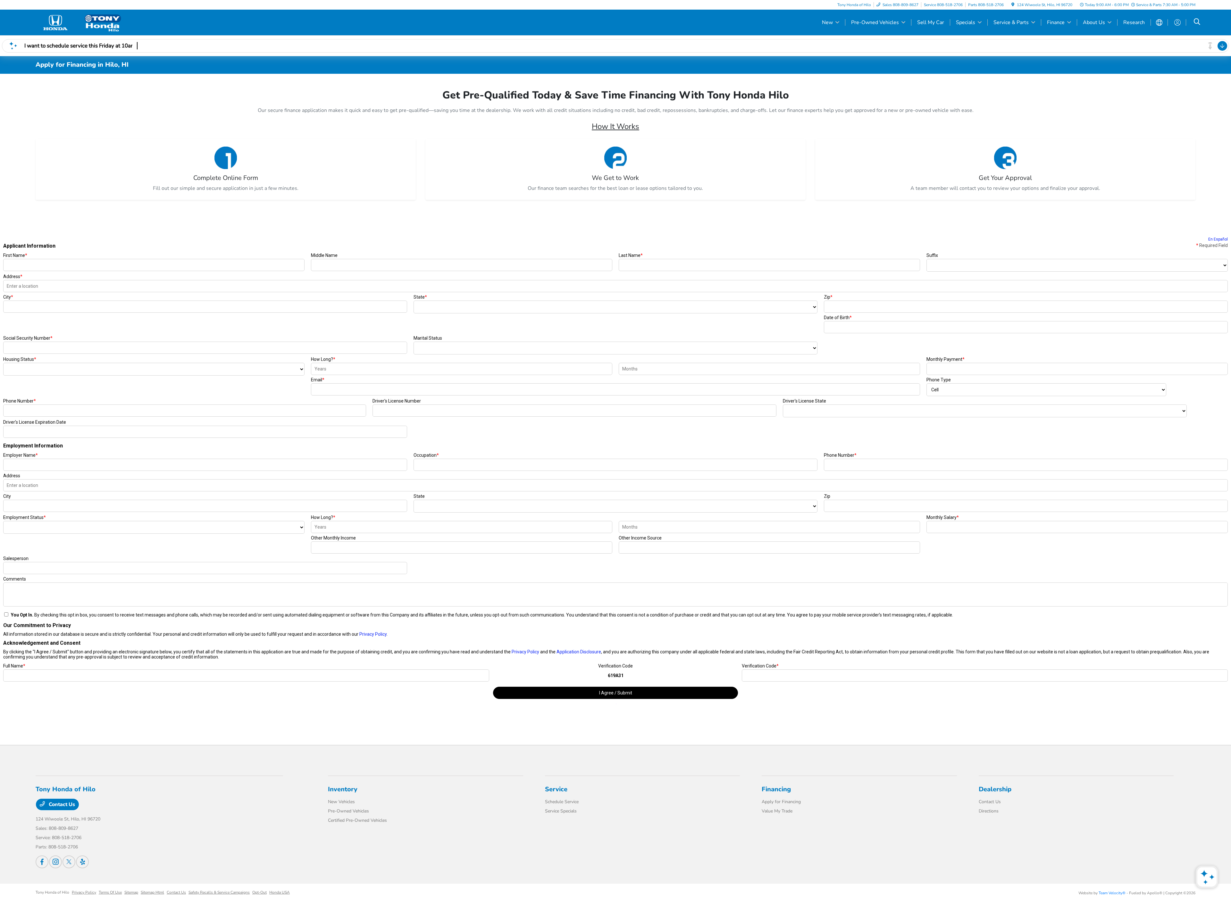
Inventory (342, 789)
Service (556, 789)
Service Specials (561, 811)
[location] (1012, 4)
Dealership (995, 789)
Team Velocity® (1112, 893)
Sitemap (131, 892)
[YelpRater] (82, 861)
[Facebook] (42, 861)
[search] (1197, 22)
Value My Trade (777, 811)
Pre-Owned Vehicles (348, 811)
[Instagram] (55, 861)
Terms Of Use (110, 892)
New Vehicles (341, 802)
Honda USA (279, 892)
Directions (989, 811)
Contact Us (61, 804)
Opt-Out (259, 892)
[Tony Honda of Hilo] (91, 22)
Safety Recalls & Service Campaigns (219, 892)
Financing (776, 789)
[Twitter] (69, 861)
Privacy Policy (84, 892)
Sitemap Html (152, 892)
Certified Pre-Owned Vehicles (357, 820)
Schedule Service (562, 802)
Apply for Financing (781, 802)
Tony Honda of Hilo (52, 892)
